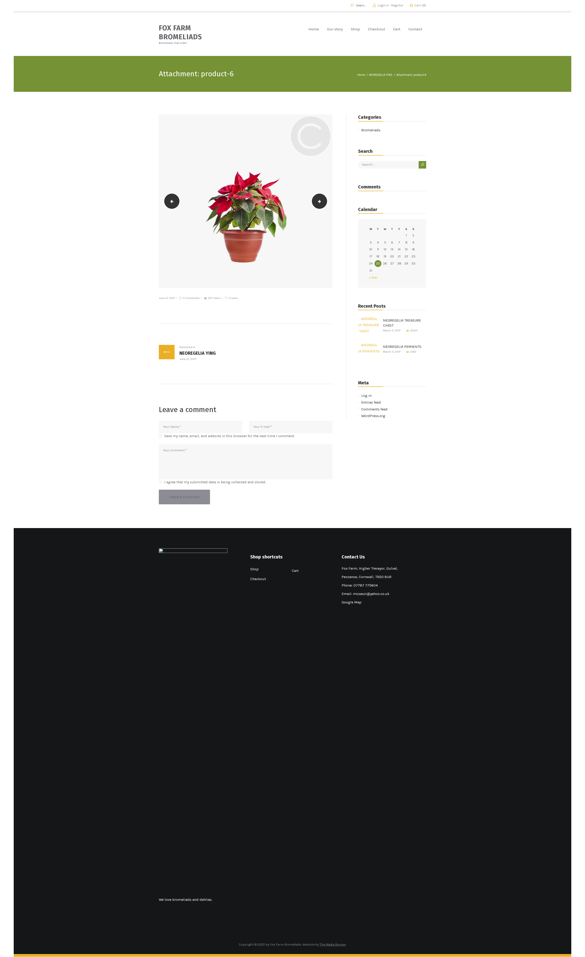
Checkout (258, 579)
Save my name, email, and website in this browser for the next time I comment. (229, 436)
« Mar (373, 278)
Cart (295, 570)
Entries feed (371, 402)
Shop (254, 569)
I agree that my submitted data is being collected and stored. (215, 482)
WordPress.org (373, 416)
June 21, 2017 (167, 298)
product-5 (170, 201)
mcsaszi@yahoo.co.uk (371, 594)
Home (361, 75)
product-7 (325, 201)
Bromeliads (370, 130)
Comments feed (374, 409)
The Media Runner (333, 944)
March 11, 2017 (392, 330)
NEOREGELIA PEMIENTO (402, 346)
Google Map (352, 602)
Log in (366, 395)
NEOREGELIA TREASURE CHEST (402, 323)
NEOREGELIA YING (380, 75)
